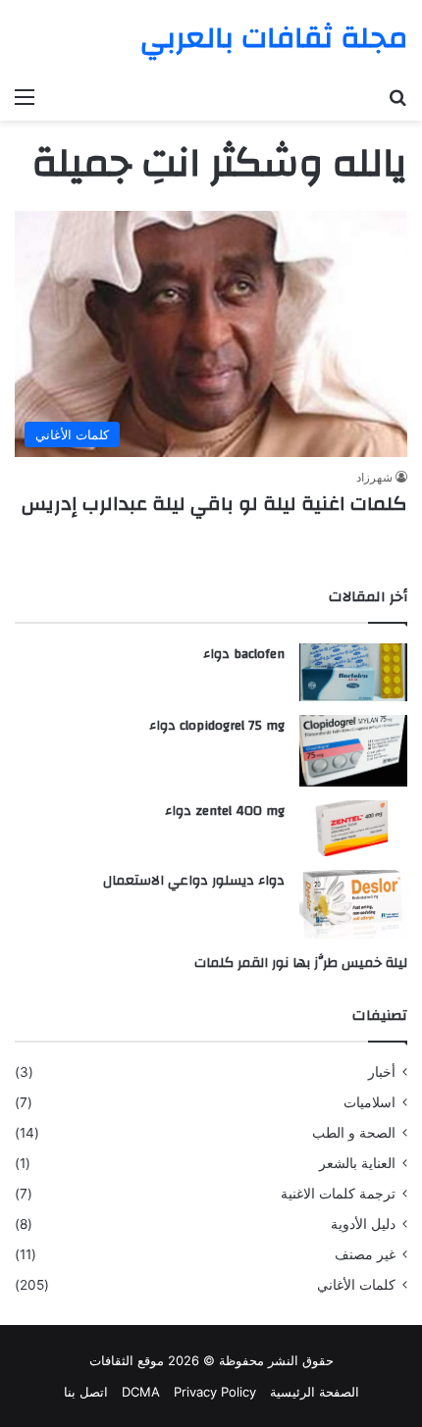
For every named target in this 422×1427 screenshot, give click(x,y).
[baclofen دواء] (353, 672)
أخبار (382, 1072)
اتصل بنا (86, 1392)
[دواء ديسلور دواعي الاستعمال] (353, 904)
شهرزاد (374, 477)
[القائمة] (24, 96)
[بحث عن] (397, 96)
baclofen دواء (244, 654)
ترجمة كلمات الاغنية (338, 1193)
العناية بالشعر (357, 1163)
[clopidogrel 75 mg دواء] (353, 751)
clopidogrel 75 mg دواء (217, 726)
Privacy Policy (215, 1392)
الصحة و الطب (354, 1133)
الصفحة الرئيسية (314, 1392)
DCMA (141, 1392)
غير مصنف (365, 1254)
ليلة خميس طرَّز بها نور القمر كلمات (300, 963)
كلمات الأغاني (356, 1285)
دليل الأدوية (363, 1224)
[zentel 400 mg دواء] (353, 828)
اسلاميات (369, 1102)
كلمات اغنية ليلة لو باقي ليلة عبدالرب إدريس (212, 503)
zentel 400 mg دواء (225, 811)
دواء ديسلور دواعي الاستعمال (194, 880)
